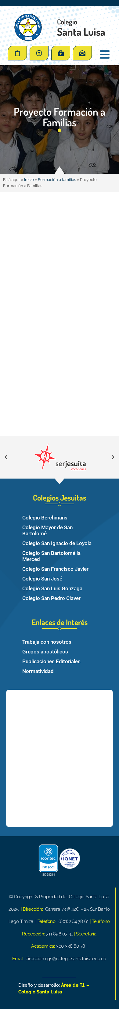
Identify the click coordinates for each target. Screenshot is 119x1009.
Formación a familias (57, 179)
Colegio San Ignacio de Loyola (57, 543)
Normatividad (38, 671)
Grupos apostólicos (45, 652)
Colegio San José (42, 579)
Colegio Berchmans (44, 518)
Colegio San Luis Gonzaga (52, 588)
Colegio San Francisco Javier (55, 569)
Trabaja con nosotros (46, 642)
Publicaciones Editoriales (51, 661)
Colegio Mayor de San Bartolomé (47, 530)
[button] (6, 457)
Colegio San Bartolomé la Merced (51, 556)
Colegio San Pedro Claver (51, 598)
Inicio (29, 179)
